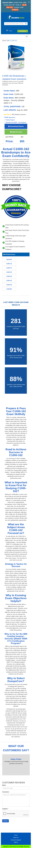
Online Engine (10, 120)
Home (4, 40)
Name (4, 785)
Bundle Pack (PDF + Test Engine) (16, 122)
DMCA (16, 842)
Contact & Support (16, 840)
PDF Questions (10, 117)
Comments (5, 792)
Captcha (5, 809)
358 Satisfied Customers (19, 114)
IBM (8, 40)
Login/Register (22, 31)
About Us (15, 837)
